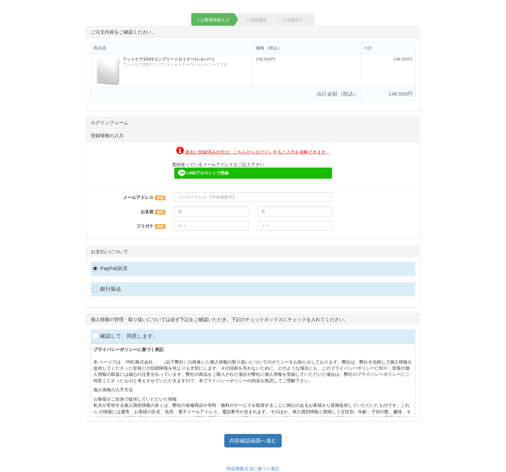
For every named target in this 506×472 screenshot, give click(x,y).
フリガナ (145, 225)
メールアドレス (138, 197)
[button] (253, 151)
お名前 (147, 211)
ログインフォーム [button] (109, 122)
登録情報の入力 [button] (107, 135)
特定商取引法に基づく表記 (253, 468)
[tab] (253, 122)
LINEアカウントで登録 (207, 172)
